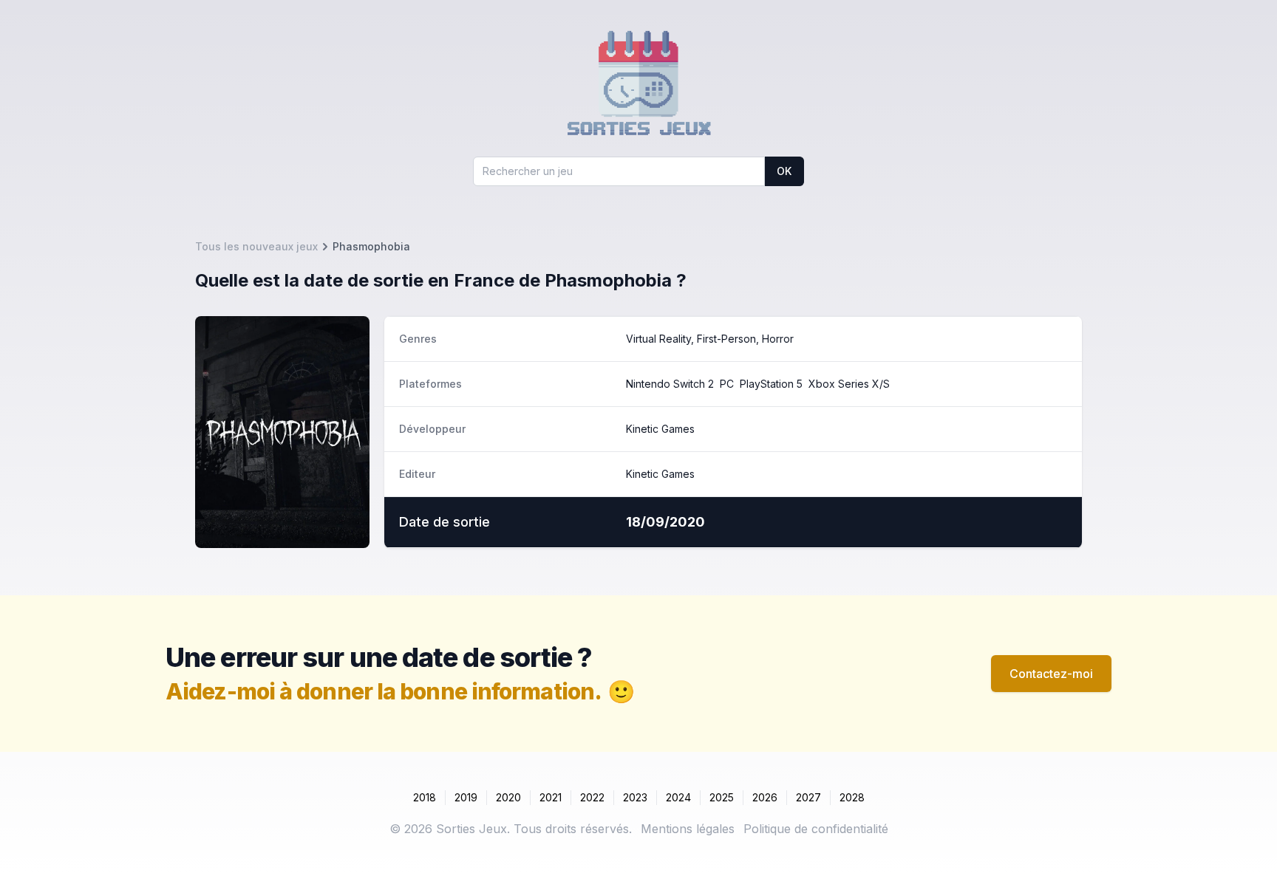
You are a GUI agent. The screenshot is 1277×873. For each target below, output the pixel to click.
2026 (764, 797)
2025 (721, 797)
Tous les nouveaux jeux (256, 246)
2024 (678, 797)
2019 (465, 797)
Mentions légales (688, 828)
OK (784, 171)
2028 (852, 797)
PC (727, 383)
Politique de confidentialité (815, 828)
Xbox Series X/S (849, 383)
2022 (592, 797)
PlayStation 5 (771, 383)
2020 (508, 797)
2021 (550, 797)
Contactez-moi (1051, 673)
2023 (635, 797)
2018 (424, 797)
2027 (808, 797)
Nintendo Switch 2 (670, 383)
